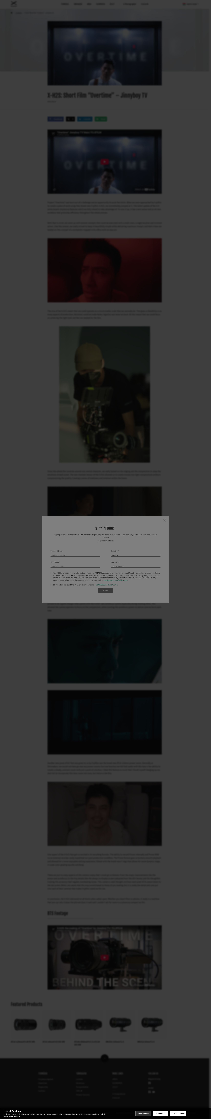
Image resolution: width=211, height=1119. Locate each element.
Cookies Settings (143, 1113)
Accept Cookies (178, 1113)
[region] (105, 1113)
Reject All (160, 1113)
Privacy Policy (14, 1116)
